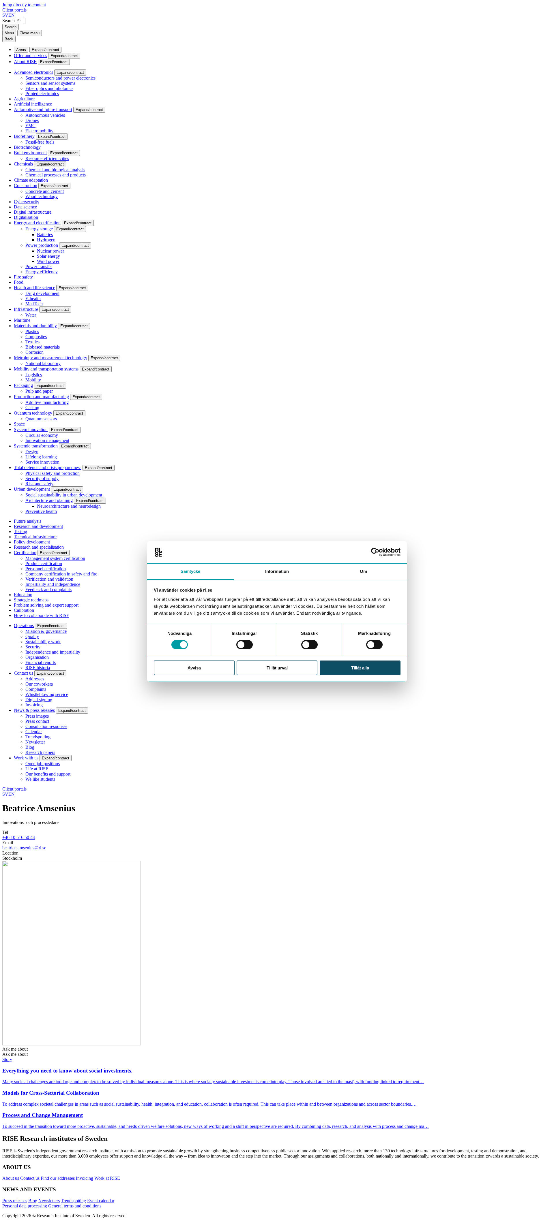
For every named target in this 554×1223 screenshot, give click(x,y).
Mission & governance (46, 631)
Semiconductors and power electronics (60, 78)
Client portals (14, 9)
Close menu (30, 33)
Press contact (37, 721)
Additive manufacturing (47, 402)
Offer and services (30, 55)
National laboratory (43, 363)
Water (30, 315)
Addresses (34, 678)
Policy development (32, 541)
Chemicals (23, 163)
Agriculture (24, 98)
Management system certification (55, 558)
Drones (32, 120)
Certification (25, 552)
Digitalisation (26, 217)
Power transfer (38, 266)
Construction (25, 185)
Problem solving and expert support (46, 605)
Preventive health (41, 511)
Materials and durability (35, 325)
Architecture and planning (49, 500)
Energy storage (39, 228)
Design (31, 451)
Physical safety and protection (52, 473)
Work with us (26, 757)
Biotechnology (27, 147)
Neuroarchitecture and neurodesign (69, 506)
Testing (20, 531)
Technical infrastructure (35, 536)
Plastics (32, 331)
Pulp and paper (39, 391)
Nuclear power (50, 251)
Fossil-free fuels (39, 142)
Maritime (22, 320)
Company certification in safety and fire (61, 573)
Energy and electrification (37, 222)
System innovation (31, 429)
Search (8, 20)
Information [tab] (277, 571)
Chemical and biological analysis (55, 169)
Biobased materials (42, 347)
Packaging (23, 385)
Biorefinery (24, 136)
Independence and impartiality (52, 652)
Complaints (35, 689)
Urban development (32, 489)
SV (5, 15)
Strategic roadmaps (31, 599)
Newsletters (49, 1200)
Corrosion (34, 352)
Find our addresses (58, 1178)
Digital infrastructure (32, 212)
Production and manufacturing (41, 396)
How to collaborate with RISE (41, 615)
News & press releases (34, 710)
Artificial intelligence (33, 103)
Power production (41, 245)
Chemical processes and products (55, 174)
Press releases (14, 1200)
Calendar (33, 731)
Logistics (33, 374)
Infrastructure (26, 309)
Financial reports (40, 662)
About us (10, 1178)
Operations (24, 625)
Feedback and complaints (48, 589)
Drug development (42, 293)
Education (23, 594)
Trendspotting (37, 736)
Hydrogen (46, 239)
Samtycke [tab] (191, 571)
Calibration (24, 610)
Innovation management (47, 440)
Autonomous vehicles (45, 115)
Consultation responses (46, 726)
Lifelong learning (41, 456)
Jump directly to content (24, 4)
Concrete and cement (44, 191)
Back (9, 39)
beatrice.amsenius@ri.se (24, 847)
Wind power (48, 261)
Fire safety (23, 276)
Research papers (40, 752)
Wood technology (41, 196)
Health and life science (34, 287)
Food (18, 282)
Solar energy (48, 256)
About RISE (25, 61)
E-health (33, 298)
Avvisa (194, 667)
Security (32, 646)
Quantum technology (33, 413)
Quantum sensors (41, 418)
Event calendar (100, 1200)
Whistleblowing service (46, 694)
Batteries (45, 234)
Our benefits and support (47, 774)
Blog (29, 747)
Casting (32, 407)
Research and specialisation (39, 547)
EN (11, 15)
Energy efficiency (41, 271)
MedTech (34, 303)
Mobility (33, 379)
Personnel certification (45, 568)
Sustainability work (43, 641)
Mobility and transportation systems (46, 368)
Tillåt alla (360, 667)
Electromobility (39, 130)
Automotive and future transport (43, 109)
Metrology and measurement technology (50, 357)
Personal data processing (24, 1205)
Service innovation (42, 462)
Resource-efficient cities (47, 158)
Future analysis (27, 521)
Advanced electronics (33, 72)
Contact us (23, 673)
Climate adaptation (31, 180)
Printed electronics (42, 93)
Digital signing (38, 699)
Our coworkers (39, 684)
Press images (37, 716)
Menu (9, 33)
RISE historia (37, 667)
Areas (21, 50)
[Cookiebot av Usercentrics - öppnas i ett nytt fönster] (375, 552)
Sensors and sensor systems (50, 83)
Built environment (30, 152)
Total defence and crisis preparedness (47, 467)
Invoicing (34, 704)
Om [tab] (363, 571)
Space (19, 424)
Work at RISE (107, 1178)
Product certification (43, 563)
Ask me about (15, 1049)
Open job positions (42, 763)
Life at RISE (36, 768)
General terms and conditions (74, 1205)
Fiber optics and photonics (49, 88)
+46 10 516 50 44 (18, 837)
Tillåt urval (277, 667)
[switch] (244, 644)
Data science (25, 206)
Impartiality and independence (52, 584)
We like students (40, 779)
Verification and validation (49, 579)
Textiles (32, 341)
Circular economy (41, 435)
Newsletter (35, 742)
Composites (36, 336)
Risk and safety (39, 483)
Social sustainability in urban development (63, 494)
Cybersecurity (26, 201)
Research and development (38, 526)
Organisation (37, 657)
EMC (30, 125)
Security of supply (42, 478)
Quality (32, 636)
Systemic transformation (36, 445)
